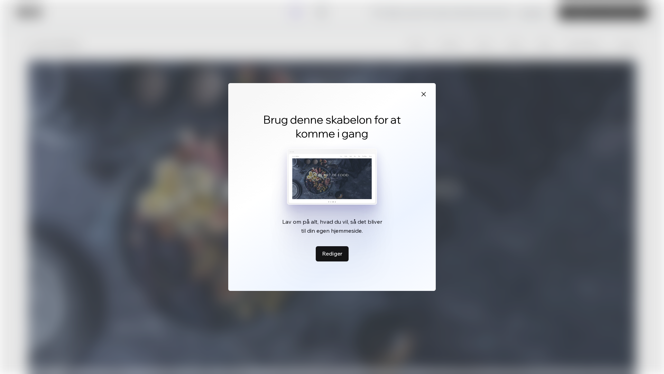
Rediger (332, 253)
